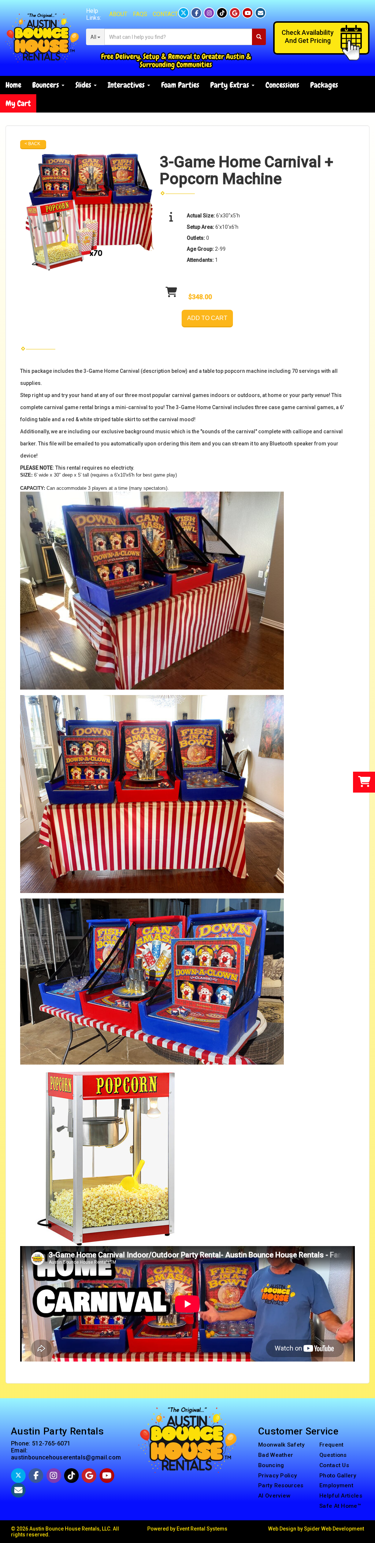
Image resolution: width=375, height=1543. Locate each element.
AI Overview (274, 1495)
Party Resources (281, 1485)
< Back (32, 143)
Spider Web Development (334, 1529)
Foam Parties (180, 85)
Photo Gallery (337, 1475)
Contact (165, 14)
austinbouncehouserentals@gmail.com (66, 1457)
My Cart (18, 103)
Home (13, 85)
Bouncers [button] (46, 85)
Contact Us (334, 1465)
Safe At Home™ (340, 1506)
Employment (336, 1485)
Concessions (282, 85)
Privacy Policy (277, 1475)
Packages (324, 85)
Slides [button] (84, 85)
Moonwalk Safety (281, 1444)
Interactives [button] (127, 85)
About (118, 14)
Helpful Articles (340, 1495)
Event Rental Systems (202, 1529)
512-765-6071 (51, 1443)
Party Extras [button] (230, 85)
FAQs (140, 14)
